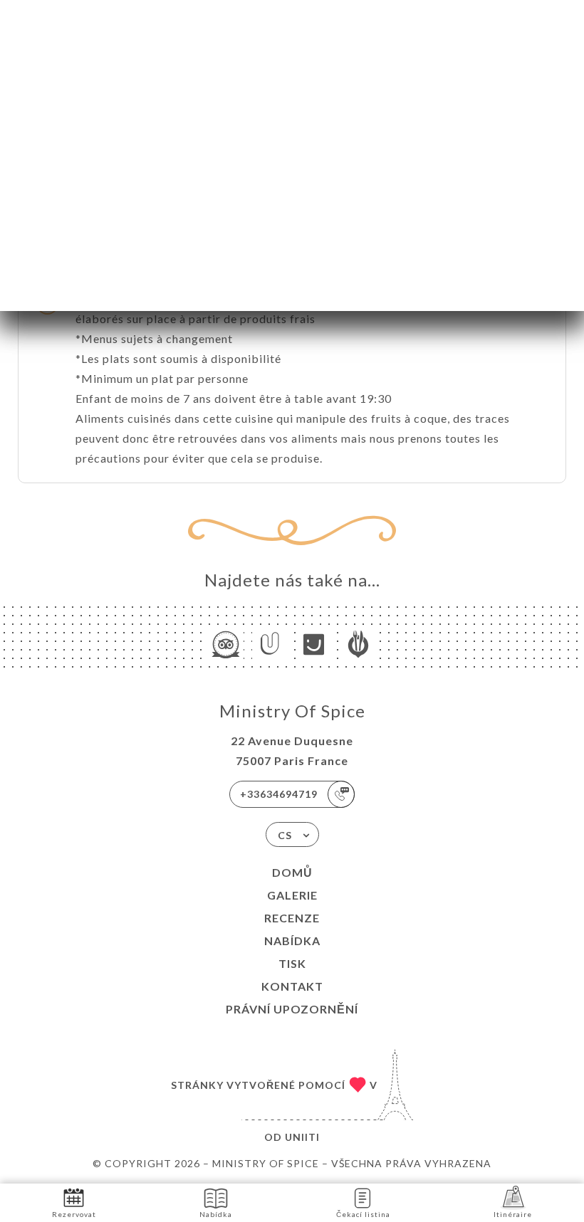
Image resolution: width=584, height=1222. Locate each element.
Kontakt (292, 986)
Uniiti (302, 1137)
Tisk (292, 963)
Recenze (292, 918)
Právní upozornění (292, 1009)
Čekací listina (363, 1214)
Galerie (292, 895)
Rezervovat (74, 1214)
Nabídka (292, 940)
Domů (292, 872)
